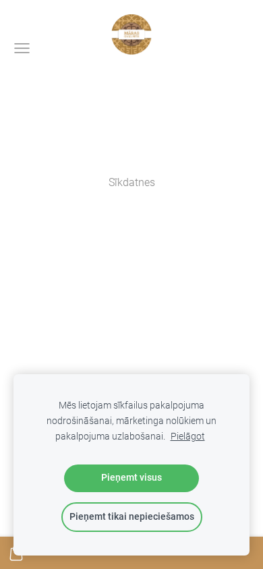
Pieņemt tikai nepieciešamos (131, 516)
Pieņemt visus (131, 477)
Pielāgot (188, 436)
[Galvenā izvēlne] (21, 48)
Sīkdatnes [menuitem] (132, 182)
